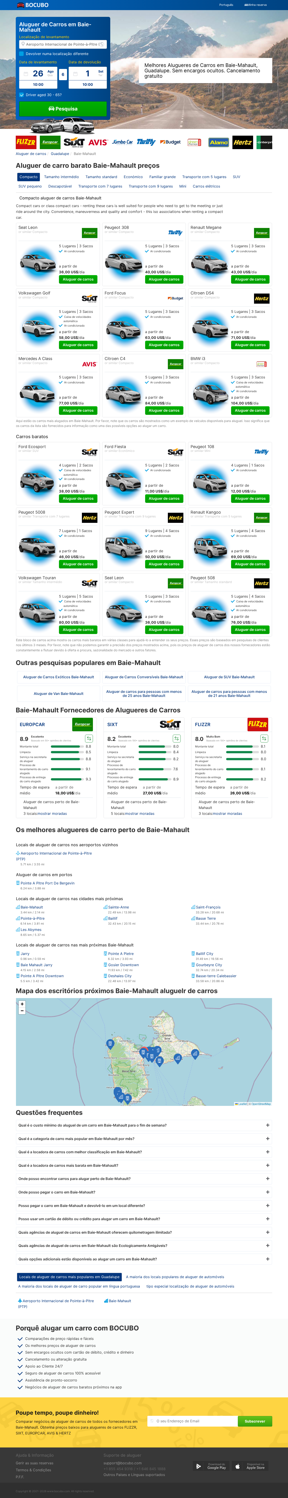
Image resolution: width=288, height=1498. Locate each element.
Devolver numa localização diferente (57, 53)
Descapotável (60, 186)
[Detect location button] (102, 44)
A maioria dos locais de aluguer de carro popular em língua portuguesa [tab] (79, 1286)
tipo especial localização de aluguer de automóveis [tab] (190, 1286)
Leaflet (242, 1104)
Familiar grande (162, 177)
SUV (236, 177)
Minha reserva (257, 5)
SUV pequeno (30, 186)
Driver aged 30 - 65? (44, 95)
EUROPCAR (32, 724)
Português (226, 5)
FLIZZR (202, 724)
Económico (133, 177)
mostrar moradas (52, 813)
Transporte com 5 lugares (204, 177)
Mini (182, 186)
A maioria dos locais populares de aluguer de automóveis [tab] (175, 1277)
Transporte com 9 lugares (151, 186)
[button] (143, 1053)
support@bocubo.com (123, 1463)
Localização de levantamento (44, 37)
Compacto (29, 177)
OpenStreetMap (261, 1104)
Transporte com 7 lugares (100, 186)
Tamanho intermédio (61, 177)
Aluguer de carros (78, 279)
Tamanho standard (101, 177)
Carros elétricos (206, 186)
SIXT (112, 724)
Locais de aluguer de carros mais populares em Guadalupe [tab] (69, 1277)
